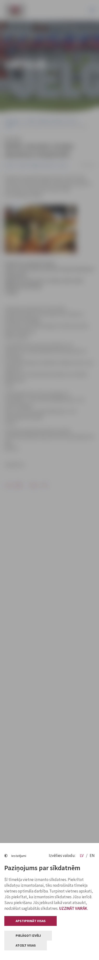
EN (92, 855)
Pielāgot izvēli (28, 935)
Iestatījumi (18, 856)
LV (82, 855)
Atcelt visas (26, 945)
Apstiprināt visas (31, 921)
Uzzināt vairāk (73, 908)
